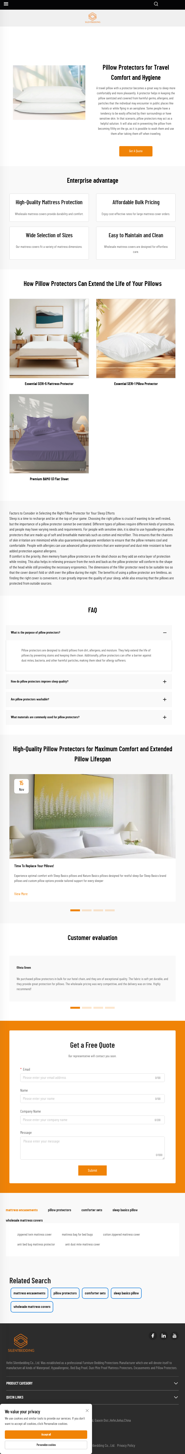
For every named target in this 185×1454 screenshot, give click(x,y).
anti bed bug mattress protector (36, 1244)
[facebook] (153, 1336)
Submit (92, 1170)
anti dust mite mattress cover (82, 1244)
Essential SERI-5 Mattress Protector (49, 384)
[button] (75, 910)
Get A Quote (136, 151)
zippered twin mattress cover (34, 1234)
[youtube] (174, 1336)
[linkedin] (163, 1336)
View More (21, 894)
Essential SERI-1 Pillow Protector (136, 384)
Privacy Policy (126, 1445)
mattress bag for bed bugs (77, 1234)
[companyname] (92, 18)
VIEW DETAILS (49, 338)
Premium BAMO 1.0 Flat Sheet (49, 479)
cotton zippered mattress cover (121, 1234)
